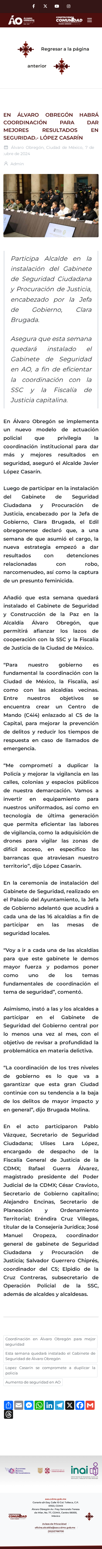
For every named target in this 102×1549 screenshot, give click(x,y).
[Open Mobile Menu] (89, 20)
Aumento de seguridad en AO (33, 1382)
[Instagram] (68, 6)
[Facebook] (33, 6)
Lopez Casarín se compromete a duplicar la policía (50, 1370)
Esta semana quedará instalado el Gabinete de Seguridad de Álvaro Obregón (50, 1356)
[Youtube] (57, 6)
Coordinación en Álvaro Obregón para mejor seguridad (50, 1342)
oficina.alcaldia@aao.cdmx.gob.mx (55, 1527)
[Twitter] (45, 6)
